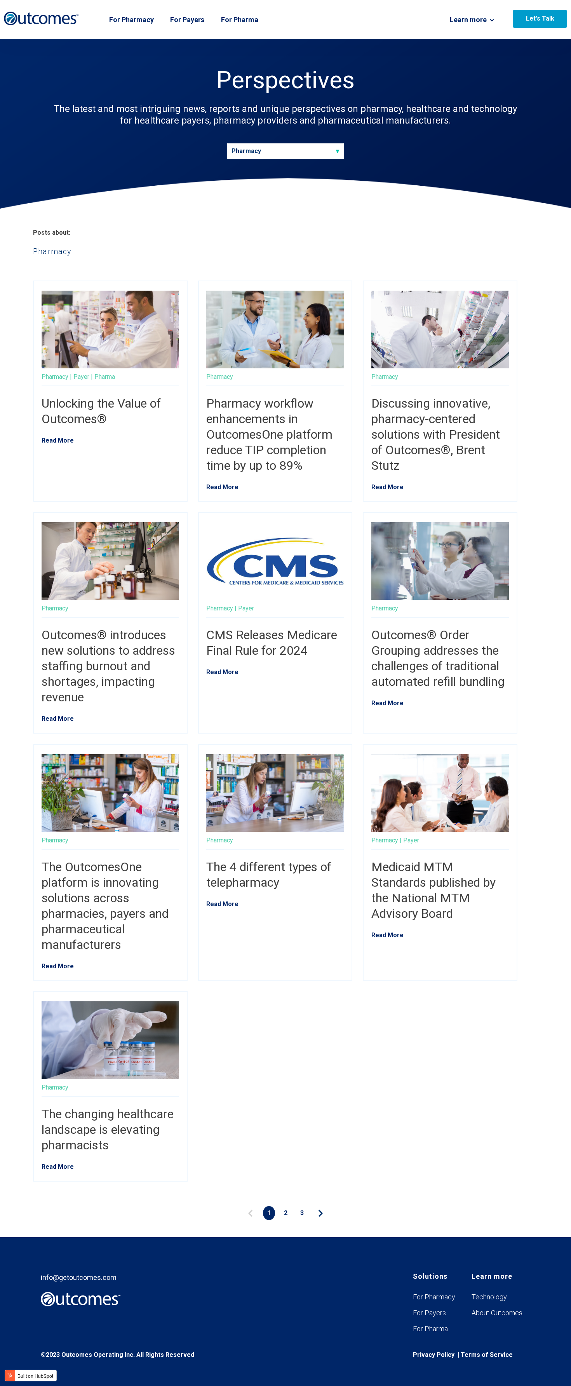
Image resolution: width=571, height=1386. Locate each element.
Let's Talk (540, 18)
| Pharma (103, 376)
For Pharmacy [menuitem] (434, 1297)
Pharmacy (55, 376)
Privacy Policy (433, 1354)
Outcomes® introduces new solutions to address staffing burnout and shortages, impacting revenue (108, 666)
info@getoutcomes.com (79, 1277)
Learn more (468, 20)
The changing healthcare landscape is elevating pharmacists (108, 1129)
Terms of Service (487, 1354)
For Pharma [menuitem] (430, 1329)
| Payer (79, 376)
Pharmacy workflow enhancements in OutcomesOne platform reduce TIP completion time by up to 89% (269, 434)
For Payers (187, 20)
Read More (58, 440)
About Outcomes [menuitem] (497, 1313)
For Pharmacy (131, 20)
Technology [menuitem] (489, 1297)
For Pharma (239, 20)
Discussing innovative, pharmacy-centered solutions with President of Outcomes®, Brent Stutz (435, 434)
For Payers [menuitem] (429, 1313)
